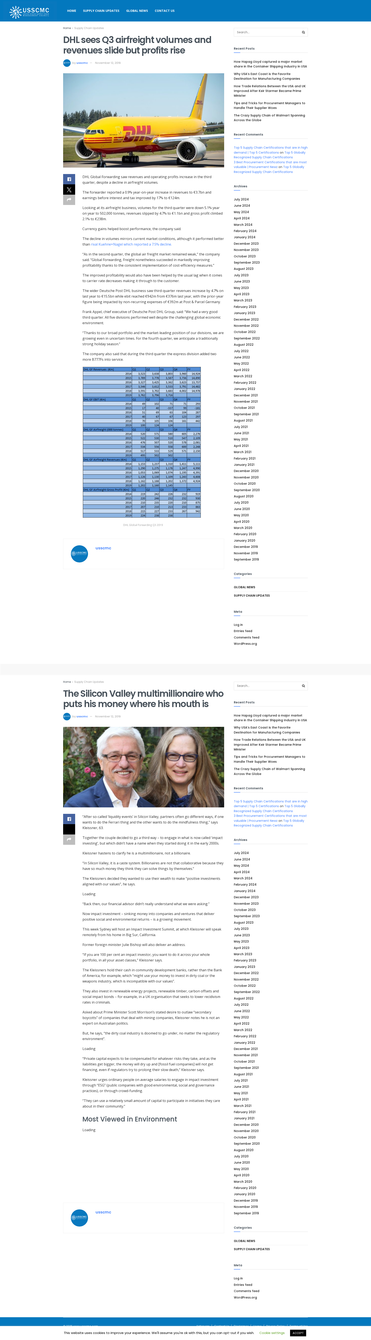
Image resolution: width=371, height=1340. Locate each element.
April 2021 (241, 446)
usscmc (82, 63)
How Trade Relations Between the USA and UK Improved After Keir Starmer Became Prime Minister (270, 91)
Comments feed (246, 637)
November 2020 (246, 477)
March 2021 (242, 452)
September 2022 (247, 338)
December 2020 (246, 471)
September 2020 (247, 490)
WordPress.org (245, 644)
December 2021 (246, 395)
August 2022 (244, 344)
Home (71, 11)
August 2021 (243, 420)
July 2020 (241, 502)
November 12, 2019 (108, 63)
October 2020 (245, 483)
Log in (238, 625)
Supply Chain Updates (101, 11)
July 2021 (241, 427)
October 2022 (245, 332)
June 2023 (242, 281)
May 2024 (241, 212)
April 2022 (241, 370)
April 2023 (241, 294)
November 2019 (246, 553)
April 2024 (242, 218)
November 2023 (246, 250)
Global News (137, 11)
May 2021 (241, 439)
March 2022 (243, 376)
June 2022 (242, 357)
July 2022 (241, 351)
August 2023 (244, 269)
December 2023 (246, 243)
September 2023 (247, 262)
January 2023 (244, 313)
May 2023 (241, 288)
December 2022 (246, 319)
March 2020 (243, 528)
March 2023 (243, 300)
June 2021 (241, 433)
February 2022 (245, 382)
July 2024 (241, 199)
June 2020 (242, 509)
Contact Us (165, 11)
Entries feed (243, 631)
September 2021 (246, 414)
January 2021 (244, 465)
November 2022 (246, 326)
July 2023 (241, 275)
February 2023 (245, 307)
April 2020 (241, 521)
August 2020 (244, 496)
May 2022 (241, 363)
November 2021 (246, 401)
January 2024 (244, 237)
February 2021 (244, 458)
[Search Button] (303, 32)
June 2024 (242, 205)
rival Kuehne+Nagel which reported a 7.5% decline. (131, 244)
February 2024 (245, 231)
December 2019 (246, 547)
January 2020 (244, 540)
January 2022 (244, 389)
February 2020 (245, 534)
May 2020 (241, 515)
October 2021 (244, 408)
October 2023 (245, 256)
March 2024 (243, 225)
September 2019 (246, 559)
